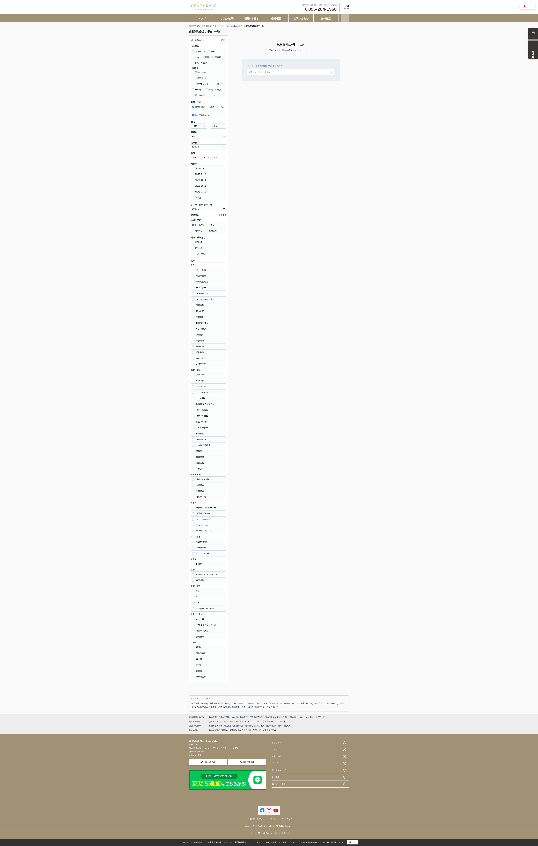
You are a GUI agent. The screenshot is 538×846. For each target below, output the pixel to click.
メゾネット (201, 375)
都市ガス (200, 463)
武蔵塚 (233, 730)
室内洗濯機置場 (203, 445)
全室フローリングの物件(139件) (246, 703)
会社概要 (276, 18)
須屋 (211, 721)
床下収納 (200, 580)
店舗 (207, 57)
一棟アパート (201, 78)
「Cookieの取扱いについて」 (316, 842)
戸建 (213, 51)
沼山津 (246, 721)
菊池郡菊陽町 (257, 717)
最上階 (199, 659)
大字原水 (224, 721)
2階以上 (199, 647)
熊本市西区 (245, 717)
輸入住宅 (200, 311)
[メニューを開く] (344, 18)
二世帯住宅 (201, 317)
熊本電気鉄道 (251, 726)
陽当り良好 (201, 276)
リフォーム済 (202, 293)
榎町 (272, 721)
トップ (202, 18)
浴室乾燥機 (201, 547)
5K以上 (198, 198)
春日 (216, 721)
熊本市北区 (270, 717)
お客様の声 (277, 756)
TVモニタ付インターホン (207, 625)
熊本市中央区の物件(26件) (266, 707)
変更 (223, 40)
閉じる (352, 842)
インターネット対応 (205, 608)
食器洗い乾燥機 (203, 513)
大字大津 (255, 721)
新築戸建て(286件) (199, 703)
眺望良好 (200, 305)
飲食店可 (200, 346)
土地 (197, 57)
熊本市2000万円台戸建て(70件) (329, 703)
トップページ (278, 743)
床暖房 (199, 564)
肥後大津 (241, 730)
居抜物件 (200, 352)
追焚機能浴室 (202, 541)
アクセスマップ (279, 770)
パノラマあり (201, 254)
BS (197, 597)
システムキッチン (204, 519)
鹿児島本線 (238, 726)
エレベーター (202, 428)
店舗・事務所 (215, 89)
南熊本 (267, 730)
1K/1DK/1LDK (201, 174)
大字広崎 (265, 721)
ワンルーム (200, 168)
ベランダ (200, 380)
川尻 (249, 730)
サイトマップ (286, 819)
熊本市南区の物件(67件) (219, 707)
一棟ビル (219, 84)
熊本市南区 (214, 717)
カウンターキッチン (205, 525)
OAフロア (200, 358)
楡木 (232, 721)
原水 (261, 730)
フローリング (202, 439)
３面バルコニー (203, 416)
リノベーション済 (204, 299)
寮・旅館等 (200, 95)
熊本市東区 (225, 717)
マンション (200, 51)
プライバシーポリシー (268, 819)
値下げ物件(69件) (199, 707)
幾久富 (239, 721)
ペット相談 (201, 270)
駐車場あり (201, 677)
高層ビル (200, 335)
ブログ (275, 763)
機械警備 (200, 457)
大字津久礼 (281, 721)
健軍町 (217, 730)
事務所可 (200, 340)
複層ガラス (201, 637)
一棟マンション (202, 84)
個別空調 (200, 433)
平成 (274, 730)
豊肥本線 (213, 726)
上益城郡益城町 (310, 717)
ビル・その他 (201, 63)
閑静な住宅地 (202, 282)
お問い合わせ (301, 18)
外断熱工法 (201, 497)
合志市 (235, 717)
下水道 (199, 469)
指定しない (200, 107)
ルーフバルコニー (204, 392)
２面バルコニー (203, 410)
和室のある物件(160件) (220, 703)
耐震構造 (200, 491)
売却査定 (326, 18)
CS (197, 591)
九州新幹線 (271, 726)
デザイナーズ (202, 287)
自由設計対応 (202, 323)
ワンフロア (201, 329)
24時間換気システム (205, 404)
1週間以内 (212, 231)
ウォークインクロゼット (207, 574)
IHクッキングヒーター (206, 507)
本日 (212, 225)
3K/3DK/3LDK (201, 186)
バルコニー (201, 386)
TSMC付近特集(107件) (272, 703)
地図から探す (251, 18)
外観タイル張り (203, 479)
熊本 (211, 730)
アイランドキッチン (205, 531)
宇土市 (322, 717)
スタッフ (276, 749)
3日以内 (198, 231)
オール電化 (201, 398)
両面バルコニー (203, 422)
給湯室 (199, 451)
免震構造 (200, 485)
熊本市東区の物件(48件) (242, 707)
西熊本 (225, 730)
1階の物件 (200, 653)
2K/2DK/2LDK (201, 180)
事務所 (218, 57)
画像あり (199, 242)
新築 (212, 107)
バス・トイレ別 (203, 553)
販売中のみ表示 (202, 115)
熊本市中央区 (296, 717)
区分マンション (202, 72)
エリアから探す (226, 18)
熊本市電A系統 (225, 726)
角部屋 (199, 671)
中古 (222, 107)
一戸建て (199, 89)
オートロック (202, 619)
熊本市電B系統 (284, 726)
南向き (199, 665)
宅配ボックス (202, 631)
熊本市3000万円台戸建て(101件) (298, 703)
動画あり (199, 248)
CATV (198, 602)
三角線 (261, 726)
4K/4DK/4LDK (201, 192)
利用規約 (251, 819)
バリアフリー (202, 364)
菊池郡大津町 (282, 717)
